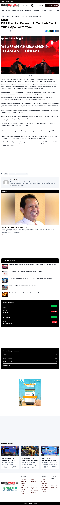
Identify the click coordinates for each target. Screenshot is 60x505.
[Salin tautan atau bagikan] (57, 31)
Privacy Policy (44, 487)
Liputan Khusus (34, 490)
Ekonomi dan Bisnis (17, 10)
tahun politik (24, 173)
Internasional (24, 498)
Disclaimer (43, 489)
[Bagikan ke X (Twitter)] (51, 31)
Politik (22, 493)
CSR (32, 483)
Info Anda (33, 481)
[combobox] (28, 5)
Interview (33, 492)
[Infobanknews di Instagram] (55, 1)
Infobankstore (54, 483)
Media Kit (43, 491)
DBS (6, 173)
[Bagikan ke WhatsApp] (48, 31)
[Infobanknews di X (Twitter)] (53, 1)
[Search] (32, 5)
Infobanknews (54, 480)
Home (2, 16)
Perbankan (28, 10)
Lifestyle (33, 479)
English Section (34, 485)
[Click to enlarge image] (30, 55)
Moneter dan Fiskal (47, 10)
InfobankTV (54, 487)
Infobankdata (54, 485)
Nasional (23, 495)
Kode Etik (43, 485)
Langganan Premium (52, 5)
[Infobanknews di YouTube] (58, 1)
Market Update (24, 487)
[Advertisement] (30, 159)
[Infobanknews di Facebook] (51, 1)
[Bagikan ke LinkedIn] (54, 31)
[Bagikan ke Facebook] (45, 31)
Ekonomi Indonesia (14, 173)
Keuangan (36, 10)
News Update (6, 10)
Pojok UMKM (34, 488)
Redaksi (43, 479)
